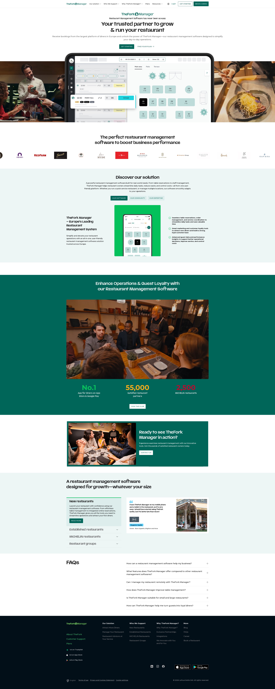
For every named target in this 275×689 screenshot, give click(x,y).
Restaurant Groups (137, 641)
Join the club (137, 406)
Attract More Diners (111, 628)
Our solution (94, 4)
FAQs (186, 632)
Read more (76, 521)
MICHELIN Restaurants (139, 636)
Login (173, 4)
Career (186, 636)
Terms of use (83, 680)
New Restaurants (136, 628)
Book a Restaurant (192, 641)
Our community (137, 198)
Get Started (185, 4)
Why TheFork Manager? (131, 4)
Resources (156, 4)
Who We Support (110, 4)
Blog (186, 628)
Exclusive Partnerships (166, 632)
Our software (119, 198)
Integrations (162, 636)
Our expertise (156, 198)
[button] (126, 46)
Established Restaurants (140, 632)
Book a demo (201, 4)
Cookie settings (122, 680)
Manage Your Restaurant (113, 632)
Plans (147, 4)
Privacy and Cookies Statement (102, 680)
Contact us (146, 453)
